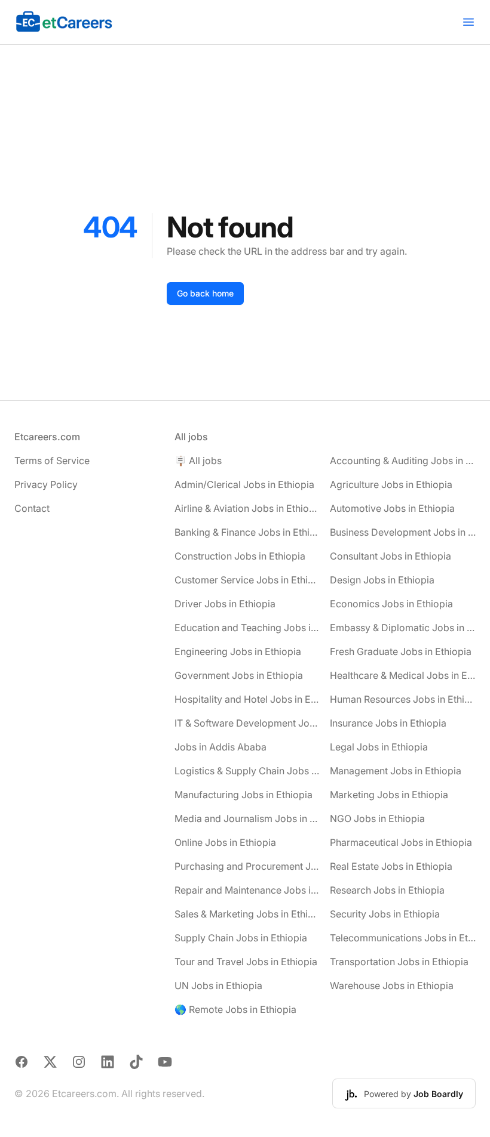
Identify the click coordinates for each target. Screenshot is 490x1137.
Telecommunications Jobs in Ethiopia (403, 938)
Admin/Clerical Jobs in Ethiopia (244, 484)
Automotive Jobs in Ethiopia (392, 508)
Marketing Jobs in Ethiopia (389, 795)
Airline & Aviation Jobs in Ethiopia (247, 508)
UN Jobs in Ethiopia (218, 985)
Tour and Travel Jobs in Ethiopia (245, 962)
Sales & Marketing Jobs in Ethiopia (247, 914)
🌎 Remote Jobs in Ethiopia (235, 1009)
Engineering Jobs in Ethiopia (237, 651)
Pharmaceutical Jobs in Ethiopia (401, 842)
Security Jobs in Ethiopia (385, 914)
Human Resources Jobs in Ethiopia (403, 699)
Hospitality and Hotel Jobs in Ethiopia (247, 699)
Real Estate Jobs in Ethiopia (391, 866)
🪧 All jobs (198, 460)
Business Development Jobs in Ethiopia (403, 532)
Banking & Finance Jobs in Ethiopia (247, 532)
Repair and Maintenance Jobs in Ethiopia (247, 890)
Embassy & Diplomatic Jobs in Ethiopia (403, 628)
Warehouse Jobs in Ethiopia (392, 985)
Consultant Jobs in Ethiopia (390, 556)
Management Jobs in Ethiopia (395, 771)
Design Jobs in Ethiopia (382, 580)
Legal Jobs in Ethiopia (379, 747)
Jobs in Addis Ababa (220, 747)
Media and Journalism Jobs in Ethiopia (247, 818)
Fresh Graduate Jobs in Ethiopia (400, 651)
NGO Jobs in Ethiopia (377, 818)
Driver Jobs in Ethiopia (224, 604)
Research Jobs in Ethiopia (387, 890)
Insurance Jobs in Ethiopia (388, 723)
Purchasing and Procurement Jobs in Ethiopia (247, 866)
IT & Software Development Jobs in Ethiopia (247, 723)
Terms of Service (52, 460)
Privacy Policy (46, 484)
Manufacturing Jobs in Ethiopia (243, 795)
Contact (32, 508)
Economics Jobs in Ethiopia (391, 604)
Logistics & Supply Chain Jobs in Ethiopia (247, 771)
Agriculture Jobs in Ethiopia (391, 484)
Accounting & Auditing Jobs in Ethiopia (403, 460)
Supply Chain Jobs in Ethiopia (240, 938)
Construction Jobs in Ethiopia (239, 556)
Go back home (205, 293)
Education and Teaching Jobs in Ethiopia (247, 628)
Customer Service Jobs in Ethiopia (247, 580)
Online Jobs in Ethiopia (225, 842)
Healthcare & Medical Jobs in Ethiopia (403, 675)
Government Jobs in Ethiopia (238, 675)
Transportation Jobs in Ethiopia (399, 962)
